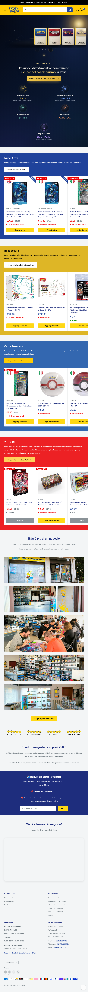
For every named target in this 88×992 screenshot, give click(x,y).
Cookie (50, 915)
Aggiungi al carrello (20, 326)
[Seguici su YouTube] (13, 972)
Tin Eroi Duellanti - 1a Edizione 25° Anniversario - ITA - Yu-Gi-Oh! (50, 503)
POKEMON (9, 305)
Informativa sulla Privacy (57, 901)
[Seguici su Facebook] (5, 972)
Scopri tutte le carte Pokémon (19, 361)
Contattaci (8, 905)
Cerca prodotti (53, 898)
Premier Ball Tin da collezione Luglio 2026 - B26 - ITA (51, 404)
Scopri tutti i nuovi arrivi (17, 169)
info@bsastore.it (59, 947)
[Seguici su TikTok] (18, 972)
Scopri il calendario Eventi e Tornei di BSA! (20, 953)
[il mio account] (78, 10)
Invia (62, 808)
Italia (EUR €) (9, 963)
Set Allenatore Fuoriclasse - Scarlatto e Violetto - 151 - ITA (19, 309)
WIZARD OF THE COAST (13, 209)
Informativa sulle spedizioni (58, 905)
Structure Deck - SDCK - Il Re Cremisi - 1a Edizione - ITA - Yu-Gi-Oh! (19, 503)
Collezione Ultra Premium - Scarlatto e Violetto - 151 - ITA (51, 309)
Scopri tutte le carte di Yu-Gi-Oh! (20, 460)
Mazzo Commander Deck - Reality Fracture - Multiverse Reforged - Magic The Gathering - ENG (20, 214)
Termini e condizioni (55, 908)
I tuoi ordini (8, 898)
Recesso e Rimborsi (55, 912)
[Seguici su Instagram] (9, 972)
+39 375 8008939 (63, 944)
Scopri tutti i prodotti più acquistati (21, 265)
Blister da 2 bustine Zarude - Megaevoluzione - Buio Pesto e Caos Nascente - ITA (19, 405)
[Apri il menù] (5, 10)
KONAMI (8, 499)
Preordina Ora (20, 230)
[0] (82, 9)
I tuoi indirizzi (9, 901)
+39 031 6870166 (61, 941)
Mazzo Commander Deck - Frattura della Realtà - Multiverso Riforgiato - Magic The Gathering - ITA (51, 214)
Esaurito (20, 520)
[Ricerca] (70, 9)
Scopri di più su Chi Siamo (44, 719)
